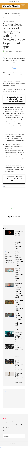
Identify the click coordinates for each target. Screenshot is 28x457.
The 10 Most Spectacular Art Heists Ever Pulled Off (19, 365)
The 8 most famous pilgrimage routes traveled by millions (19, 305)
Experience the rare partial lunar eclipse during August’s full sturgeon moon (19, 239)
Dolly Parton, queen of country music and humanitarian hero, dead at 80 (19, 258)
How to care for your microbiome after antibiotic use (19, 274)
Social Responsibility (8, 21)
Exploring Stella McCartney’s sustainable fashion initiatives (19, 378)
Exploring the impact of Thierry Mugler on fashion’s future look (19, 337)
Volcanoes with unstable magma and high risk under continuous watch (19, 290)
